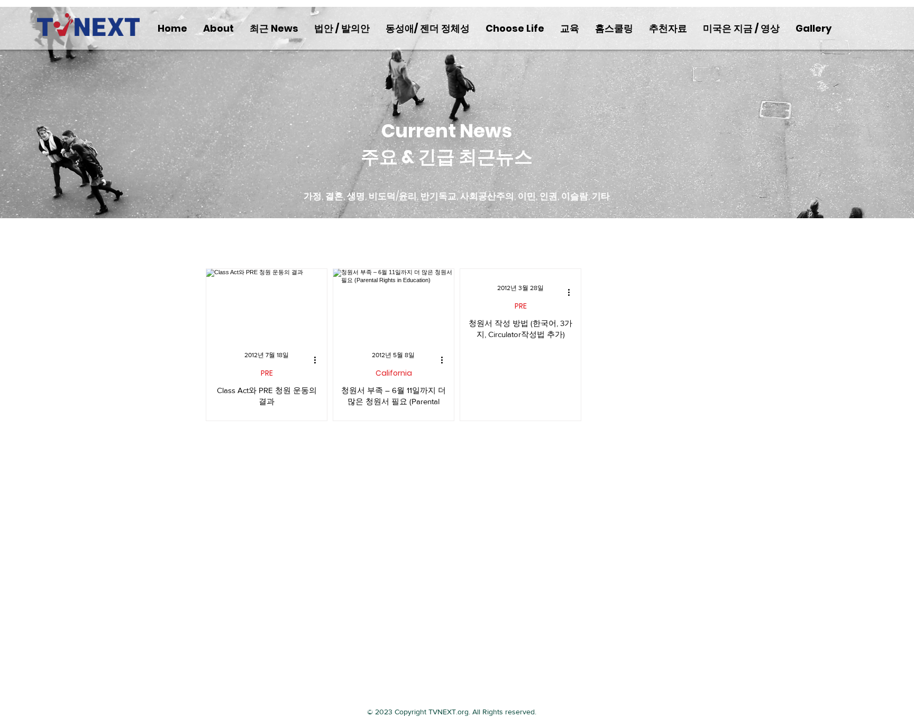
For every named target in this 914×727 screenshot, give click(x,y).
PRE (267, 373)
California (394, 373)
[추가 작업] (318, 359)
